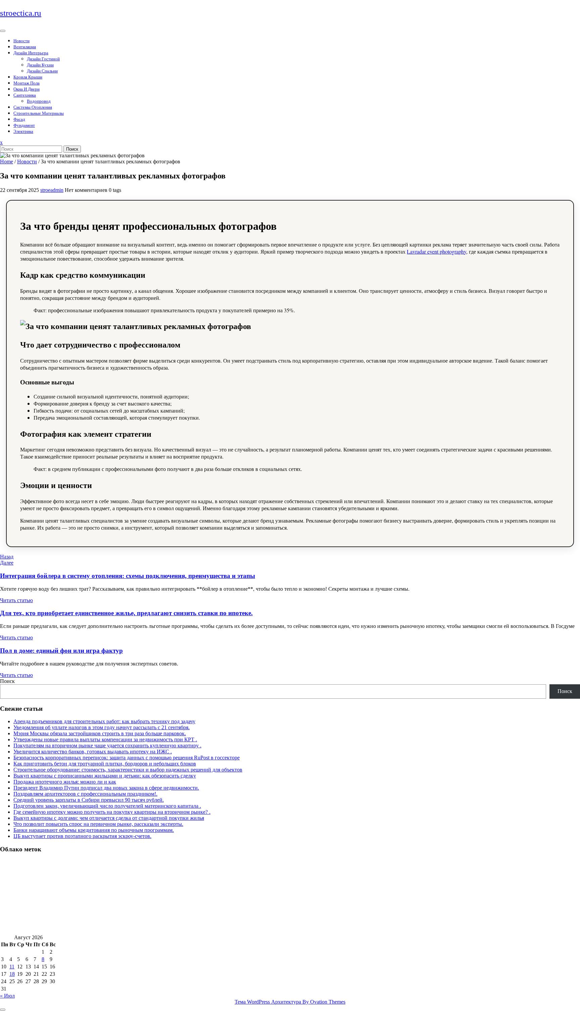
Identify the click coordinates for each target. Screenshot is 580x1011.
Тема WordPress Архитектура (290, 1002)
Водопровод (39, 101)
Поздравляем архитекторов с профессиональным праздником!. (85, 794)
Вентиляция (24, 46)
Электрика (23, 131)
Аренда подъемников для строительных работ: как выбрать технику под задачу (104, 721)
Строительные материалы (38, 113)
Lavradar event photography (436, 251)
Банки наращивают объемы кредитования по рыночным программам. (93, 830)
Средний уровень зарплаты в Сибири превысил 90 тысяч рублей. (88, 800)
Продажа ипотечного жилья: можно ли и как (64, 782)
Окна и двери (26, 89)
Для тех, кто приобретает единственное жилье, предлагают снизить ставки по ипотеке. (126, 613)
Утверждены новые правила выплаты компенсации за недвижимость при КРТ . (105, 739)
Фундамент (24, 125)
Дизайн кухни (40, 64)
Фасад (19, 119)
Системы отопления (32, 107)
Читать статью (16, 600)
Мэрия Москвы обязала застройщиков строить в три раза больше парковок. (99, 733)
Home (6, 161)
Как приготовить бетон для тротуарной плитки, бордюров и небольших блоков (104, 763)
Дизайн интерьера (30, 52)
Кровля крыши (27, 76)
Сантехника (24, 95)
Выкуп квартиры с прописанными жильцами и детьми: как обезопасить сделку (104, 776)
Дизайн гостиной (43, 58)
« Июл (7, 996)
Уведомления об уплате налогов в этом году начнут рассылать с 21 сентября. (101, 727)
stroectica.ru (20, 12)
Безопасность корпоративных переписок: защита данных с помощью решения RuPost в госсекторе (126, 757)
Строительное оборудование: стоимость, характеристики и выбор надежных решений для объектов (127, 770)
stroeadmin (51, 190)
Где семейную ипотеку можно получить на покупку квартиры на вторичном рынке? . (111, 812)
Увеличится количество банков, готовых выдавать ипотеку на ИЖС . (92, 751)
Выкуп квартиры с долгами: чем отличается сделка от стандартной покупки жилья (108, 818)
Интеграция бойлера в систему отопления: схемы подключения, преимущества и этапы (127, 575)
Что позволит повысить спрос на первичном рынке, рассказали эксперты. (98, 824)
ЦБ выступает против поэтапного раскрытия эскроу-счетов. (82, 836)
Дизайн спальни (42, 70)
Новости (21, 40)
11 (11, 966)
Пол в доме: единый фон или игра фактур (61, 650)
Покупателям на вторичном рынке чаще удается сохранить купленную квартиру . (107, 745)
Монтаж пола (26, 83)
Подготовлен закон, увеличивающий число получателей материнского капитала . (107, 806)
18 (12, 974)
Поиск (72, 149)
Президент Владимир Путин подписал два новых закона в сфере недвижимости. (106, 788)
